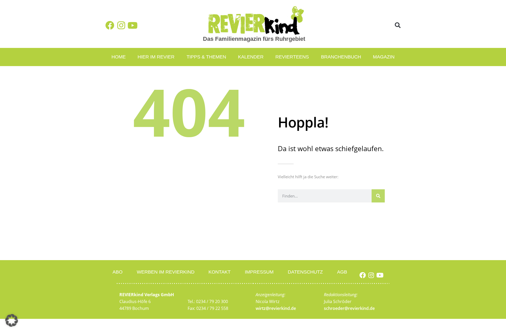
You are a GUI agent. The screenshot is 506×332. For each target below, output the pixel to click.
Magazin (384, 57)
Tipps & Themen (206, 57)
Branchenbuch (341, 57)
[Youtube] (132, 25)
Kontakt (219, 272)
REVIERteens (292, 57)
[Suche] (378, 195)
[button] (397, 25)
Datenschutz (305, 272)
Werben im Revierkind (165, 272)
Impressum (259, 272)
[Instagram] (121, 25)
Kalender (251, 57)
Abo (118, 272)
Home (118, 57)
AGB (342, 272)
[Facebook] (109, 25)
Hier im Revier (156, 57)
